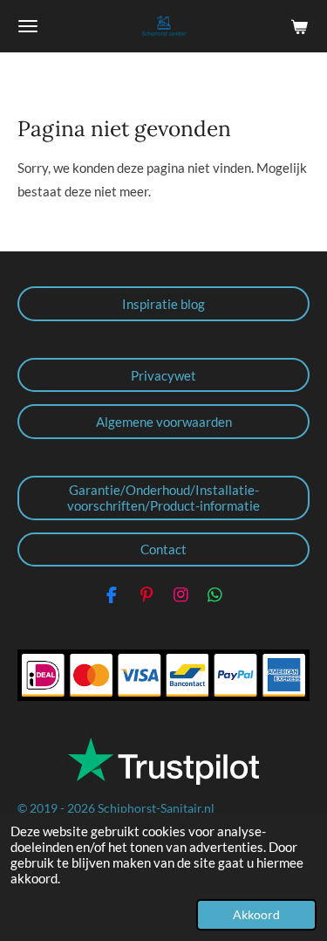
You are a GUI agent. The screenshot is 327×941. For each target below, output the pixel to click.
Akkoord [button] (256, 915)
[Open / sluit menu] (28, 26)
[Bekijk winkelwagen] (299, 26)
